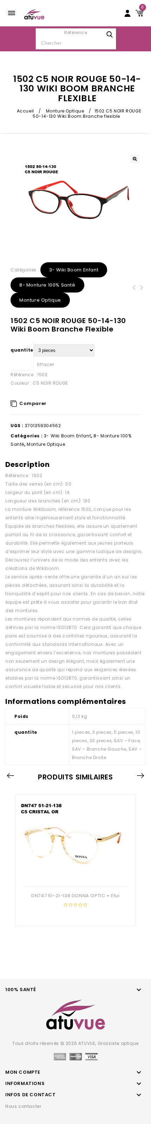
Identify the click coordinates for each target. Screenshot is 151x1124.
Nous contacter (23, 1106)
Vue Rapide (75, 875)
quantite (22, 350)
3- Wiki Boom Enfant (73, 269)
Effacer (46, 364)
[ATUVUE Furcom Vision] (34, 14)
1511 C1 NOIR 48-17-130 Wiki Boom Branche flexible (142, 296)
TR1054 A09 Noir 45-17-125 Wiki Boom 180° (134, 296)
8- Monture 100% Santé (47, 285)
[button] (134, 159)
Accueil (25, 111)
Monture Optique (65, 111)
